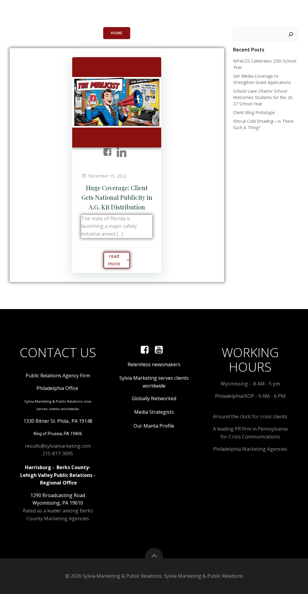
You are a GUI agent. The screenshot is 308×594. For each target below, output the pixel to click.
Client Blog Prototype (254, 112)
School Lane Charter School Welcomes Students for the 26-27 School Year (263, 97)
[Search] (291, 34)
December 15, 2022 (107, 176)
